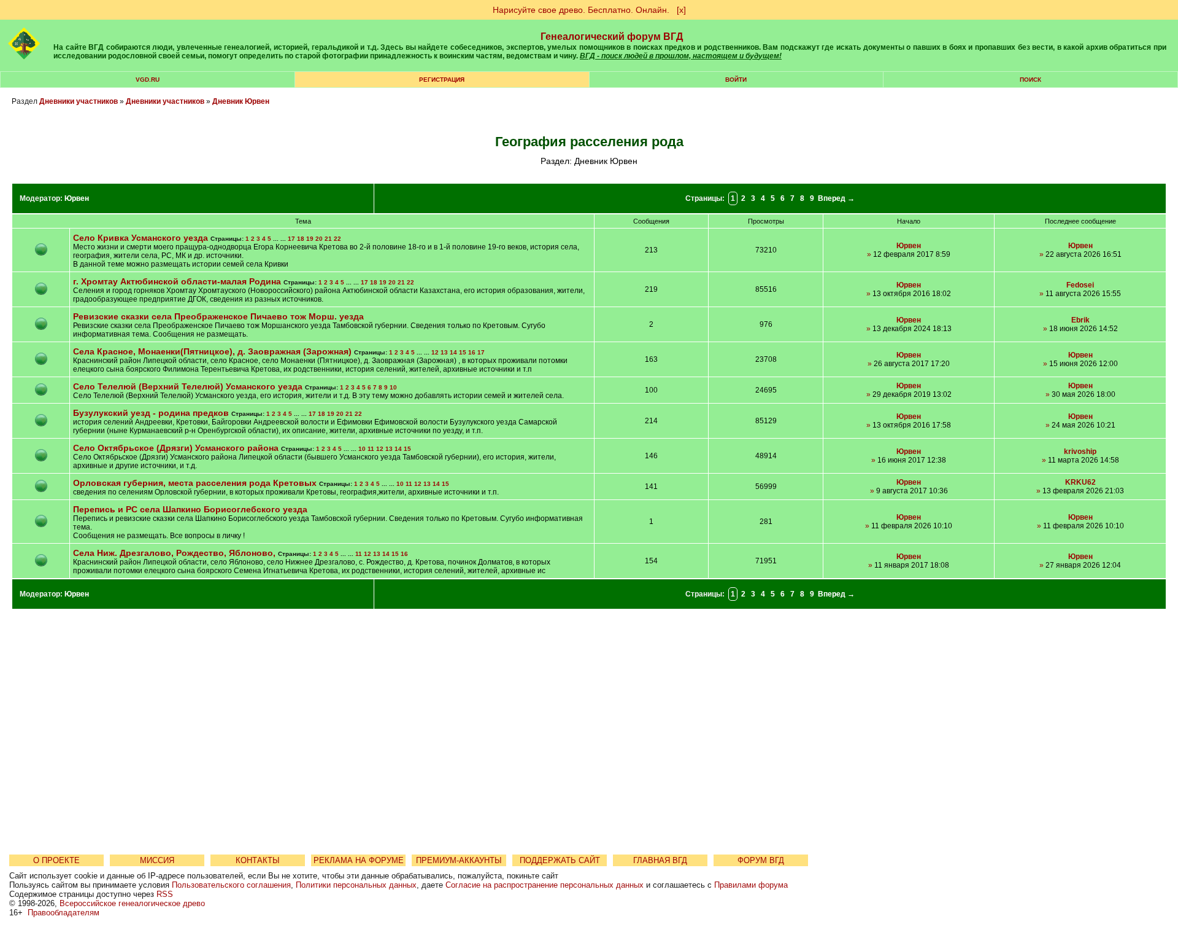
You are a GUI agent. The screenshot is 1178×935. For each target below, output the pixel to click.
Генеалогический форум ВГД (612, 36)
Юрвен (76, 198)
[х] (681, 10)
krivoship (1080, 451)
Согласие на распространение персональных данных (544, 885)
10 (393, 387)
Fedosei (1080, 285)
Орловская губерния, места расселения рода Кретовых (195, 483)
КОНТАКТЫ (258, 860)
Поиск (1030, 79)
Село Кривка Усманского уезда (140, 238)
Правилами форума (751, 885)
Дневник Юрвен (240, 101)
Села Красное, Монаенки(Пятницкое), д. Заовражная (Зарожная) (213, 351)
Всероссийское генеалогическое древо (132, 903)
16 (471, 352)
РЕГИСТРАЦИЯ (441, 79)
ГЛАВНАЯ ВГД (660, 860)
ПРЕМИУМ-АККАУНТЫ (459, 860)
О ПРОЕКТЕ (56, 860)
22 (337, 238)
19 (310, 238)
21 (328, 238)
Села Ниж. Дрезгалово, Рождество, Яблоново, (175, 553)
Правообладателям (63, 912)
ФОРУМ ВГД (760, 860)
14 (453, 352)
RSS (164, 894)
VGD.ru (148, 79)
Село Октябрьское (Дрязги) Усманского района (176, 448)
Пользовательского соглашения (231, 885)
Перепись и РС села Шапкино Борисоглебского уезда (190, 509)
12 (435, 352)
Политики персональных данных (356, 885)
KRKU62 (1080, 482)
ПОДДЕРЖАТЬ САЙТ (560, 860)
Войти (736, 79)
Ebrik (1080, 320)
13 (444, 352)
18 (300, 238)
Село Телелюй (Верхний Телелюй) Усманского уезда (187, 386)
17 (291, 238)
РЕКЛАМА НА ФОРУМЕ (359, 860)
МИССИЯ (157, 860)
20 (319, 238)
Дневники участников (78, 101)
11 (371, 448)
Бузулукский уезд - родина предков (151, 413)
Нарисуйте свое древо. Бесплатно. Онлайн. (581, 10)
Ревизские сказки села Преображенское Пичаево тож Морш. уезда (218, 316)
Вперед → (836, 198)
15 (462, 352)
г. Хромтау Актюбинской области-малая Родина (177, 281)
